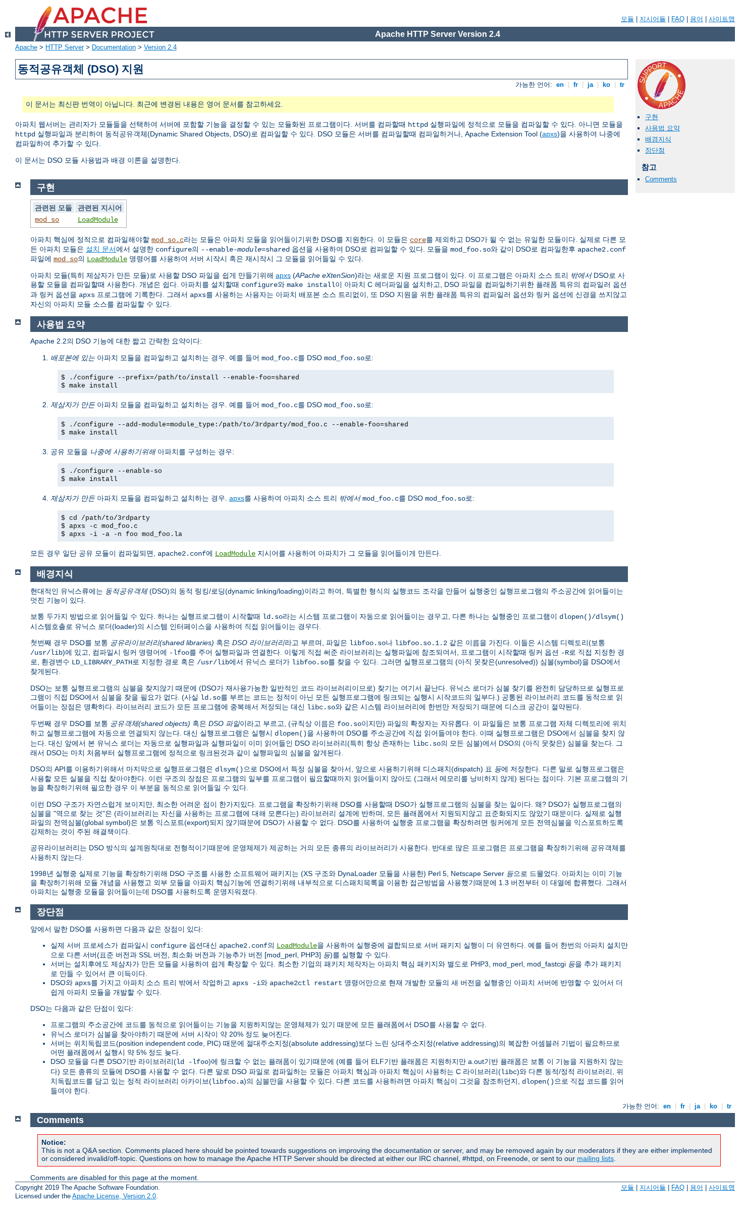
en (560, 84)
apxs (549, 134)
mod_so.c (167, 240)
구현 (651, 117)
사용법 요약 (662, 128)
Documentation (114, 47)
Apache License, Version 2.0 (114, 1196)
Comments (661, 179)
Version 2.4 (160, 47)
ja (590, 84)
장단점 (655, 150)
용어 (696, 19)
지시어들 (653, 19)
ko (606, 84)
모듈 (627, 19)
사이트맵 (722, 19)
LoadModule (98, 220)
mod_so (47, 220)
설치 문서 (101, 249)
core (418, 240)
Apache (26, 47)
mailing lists (595, 1158)
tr (622, 84)
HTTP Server (64, 47)
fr (575, 84)
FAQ (677, 19)
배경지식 (658, 139)
